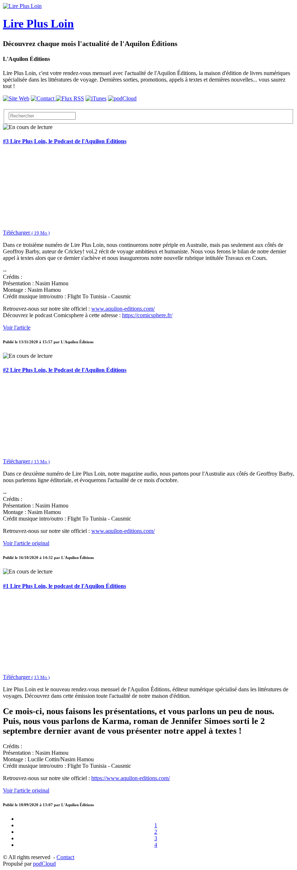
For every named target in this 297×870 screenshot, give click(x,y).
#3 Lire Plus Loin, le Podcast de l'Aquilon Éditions (64, 141)
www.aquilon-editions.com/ (123, 309)
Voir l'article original (26, 543)
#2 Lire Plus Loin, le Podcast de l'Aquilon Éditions (64, 370)
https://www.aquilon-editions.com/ (130, 778)
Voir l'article (16, 327)
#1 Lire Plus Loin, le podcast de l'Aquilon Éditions (64, 586)
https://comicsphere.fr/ (147, 315)
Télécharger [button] (26, 232)
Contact (65, 857)
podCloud (44, 864)
